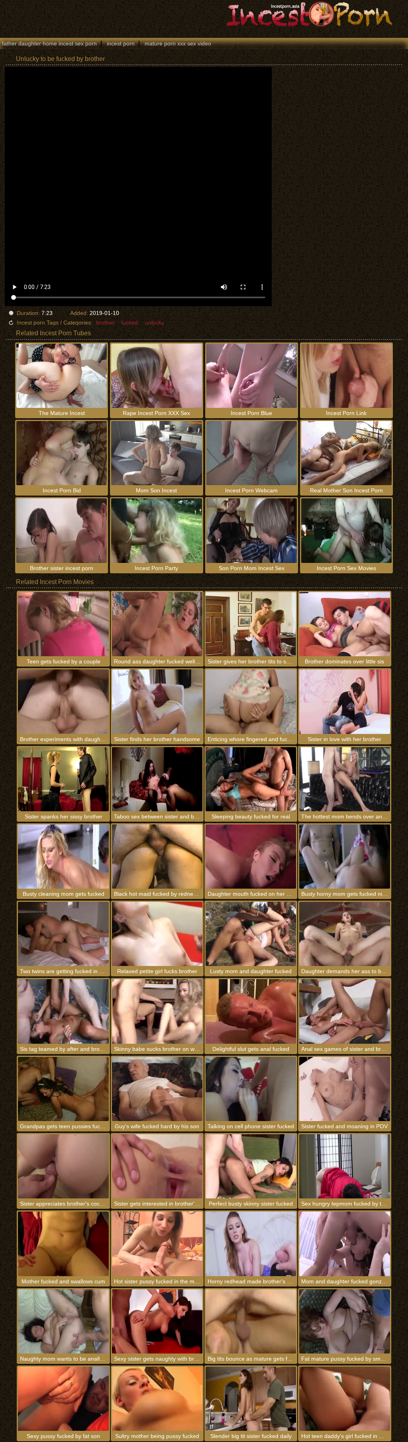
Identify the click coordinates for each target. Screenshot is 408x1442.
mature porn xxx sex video (178, 43)
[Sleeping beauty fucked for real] (251, 779)
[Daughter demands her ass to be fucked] (344, 934)
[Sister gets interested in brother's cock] (157, 1166)
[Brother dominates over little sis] (344, 624)
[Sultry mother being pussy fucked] (157, 1399)
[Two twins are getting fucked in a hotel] (63, 934)
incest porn (121, 43)
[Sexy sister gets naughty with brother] (157, 1321)
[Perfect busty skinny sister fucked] (251, 1166)
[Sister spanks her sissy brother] (63, 779)
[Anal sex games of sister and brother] (344, 1011)
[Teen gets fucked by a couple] (63, 624)
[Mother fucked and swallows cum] (63, 1244)
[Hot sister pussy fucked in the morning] (157, 1244)
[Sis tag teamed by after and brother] (63, 1011)
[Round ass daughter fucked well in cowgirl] (157, 624)
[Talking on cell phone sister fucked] (251, 1089)
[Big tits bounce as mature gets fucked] (251, 1321)
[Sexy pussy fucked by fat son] (63, 1399)
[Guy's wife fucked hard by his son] (157, 1089)
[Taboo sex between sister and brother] (157, 779)
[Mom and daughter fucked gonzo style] (344, 1244)
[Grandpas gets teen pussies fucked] (63, 1089)
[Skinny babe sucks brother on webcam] (157, 1011)
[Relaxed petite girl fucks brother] (157, 934)
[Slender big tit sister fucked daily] (251, 1399)
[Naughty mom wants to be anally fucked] (63, 1321)
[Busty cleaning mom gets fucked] (63, 856)
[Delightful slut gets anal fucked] (251, 1011)
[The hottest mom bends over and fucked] (344, 779)
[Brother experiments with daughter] (63, 701)
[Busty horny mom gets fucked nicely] (344, 856)
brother (105, 322)
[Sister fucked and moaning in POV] (344, 1089)
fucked (129, 322)
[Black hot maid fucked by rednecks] (157, 856)
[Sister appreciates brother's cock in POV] (63, 1166)
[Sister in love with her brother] (344, 701)
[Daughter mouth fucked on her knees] (251, 856)
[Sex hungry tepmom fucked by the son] (344, 1166)
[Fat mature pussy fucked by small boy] (344, 1321)
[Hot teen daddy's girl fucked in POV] (344, 1399)
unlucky (154, 322)
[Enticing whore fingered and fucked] (251, 701)
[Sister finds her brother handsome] (157, 701)
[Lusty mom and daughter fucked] (251, 934)
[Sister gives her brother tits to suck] (251, 624)
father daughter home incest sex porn (49, 43)
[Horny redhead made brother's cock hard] (251, 1244)
